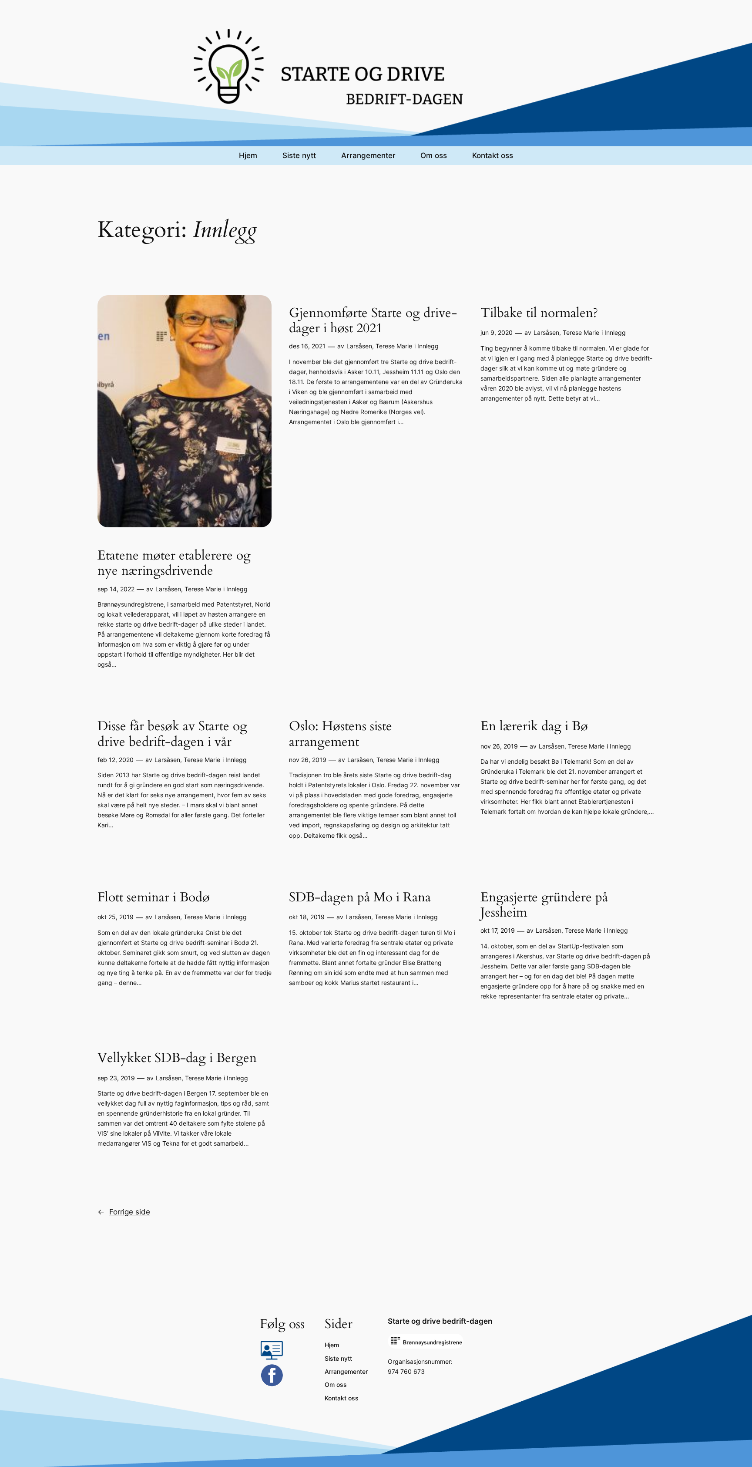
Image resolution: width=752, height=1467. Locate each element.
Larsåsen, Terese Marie (188, 589)
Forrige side (123, 1211)
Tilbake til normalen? (539, 313)
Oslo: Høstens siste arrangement (340, 734)
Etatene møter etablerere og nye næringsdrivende (174, 563)
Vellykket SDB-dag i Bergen (177, 1058)
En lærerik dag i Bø (534, 727)
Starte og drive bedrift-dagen (440, 1321)
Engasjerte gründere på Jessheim (544, 905)
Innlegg (237, 589)
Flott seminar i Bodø (153, 898)
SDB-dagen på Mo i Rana (360, 898)
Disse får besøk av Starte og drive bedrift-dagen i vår (172, 734)
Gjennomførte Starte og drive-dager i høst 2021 (373, 321)
